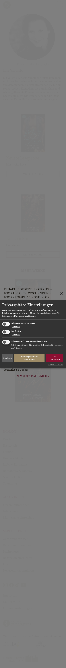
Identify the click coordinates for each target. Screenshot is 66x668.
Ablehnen (7, 358)
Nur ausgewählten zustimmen (29, 358)
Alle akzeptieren (54, 358)
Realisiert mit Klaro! (55, 365)
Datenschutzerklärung (25, 316)
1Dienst (15, 326)
